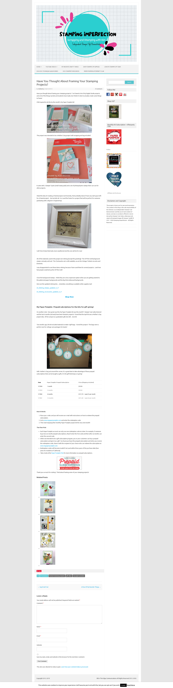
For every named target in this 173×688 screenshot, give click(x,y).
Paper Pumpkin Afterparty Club (94, 71)
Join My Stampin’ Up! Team (112, 66)
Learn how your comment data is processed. (74, 667)
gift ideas (69, 576)
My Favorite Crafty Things (70, 66)
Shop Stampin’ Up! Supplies (91, 66)
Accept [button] (123, 685)
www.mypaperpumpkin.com (52, 420)
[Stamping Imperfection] (86, 61)
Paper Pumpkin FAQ (57, 453)
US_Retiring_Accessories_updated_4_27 (49, 292)
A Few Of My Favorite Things (91, 587)
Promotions (44, 576)
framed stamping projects (56, 576)
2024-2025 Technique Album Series (47, 71)
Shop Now (69, 297)
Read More (131, 685)
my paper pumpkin (78, 576)
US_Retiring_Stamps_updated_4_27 (48, 288)
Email (39, 636)
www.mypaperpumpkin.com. (49, 446)
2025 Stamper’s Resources (71, 71)
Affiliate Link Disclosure (114, 193)
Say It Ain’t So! (43, 587)
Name (39, 627)
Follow (108, 149)
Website (39, 645)
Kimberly (41, 89)
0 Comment (98, 89)
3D (38, 576)
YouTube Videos (51, 66)
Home (38, 66)
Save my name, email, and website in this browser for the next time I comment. (61, 657)
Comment (40, 603)
